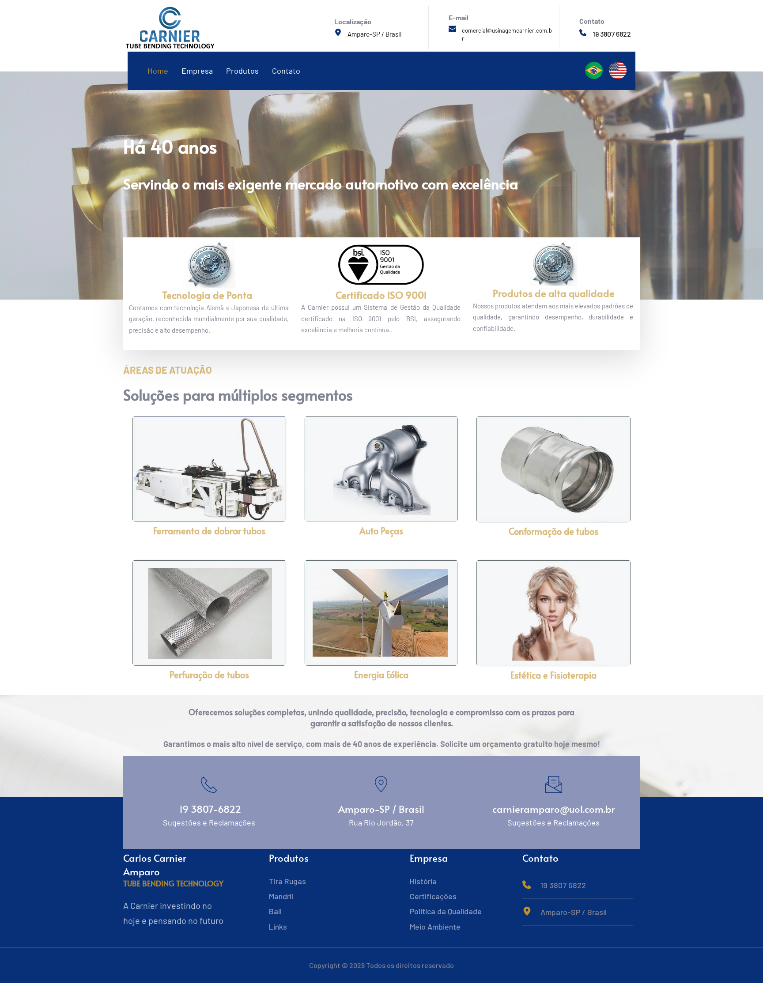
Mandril (281, 896)
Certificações (433, 896)
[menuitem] (157, 71)
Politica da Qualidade (446, 911)
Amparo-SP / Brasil (375, 34)
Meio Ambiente (435, 926)
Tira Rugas (287, 881)
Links (278, 926)
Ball (275, 911)
